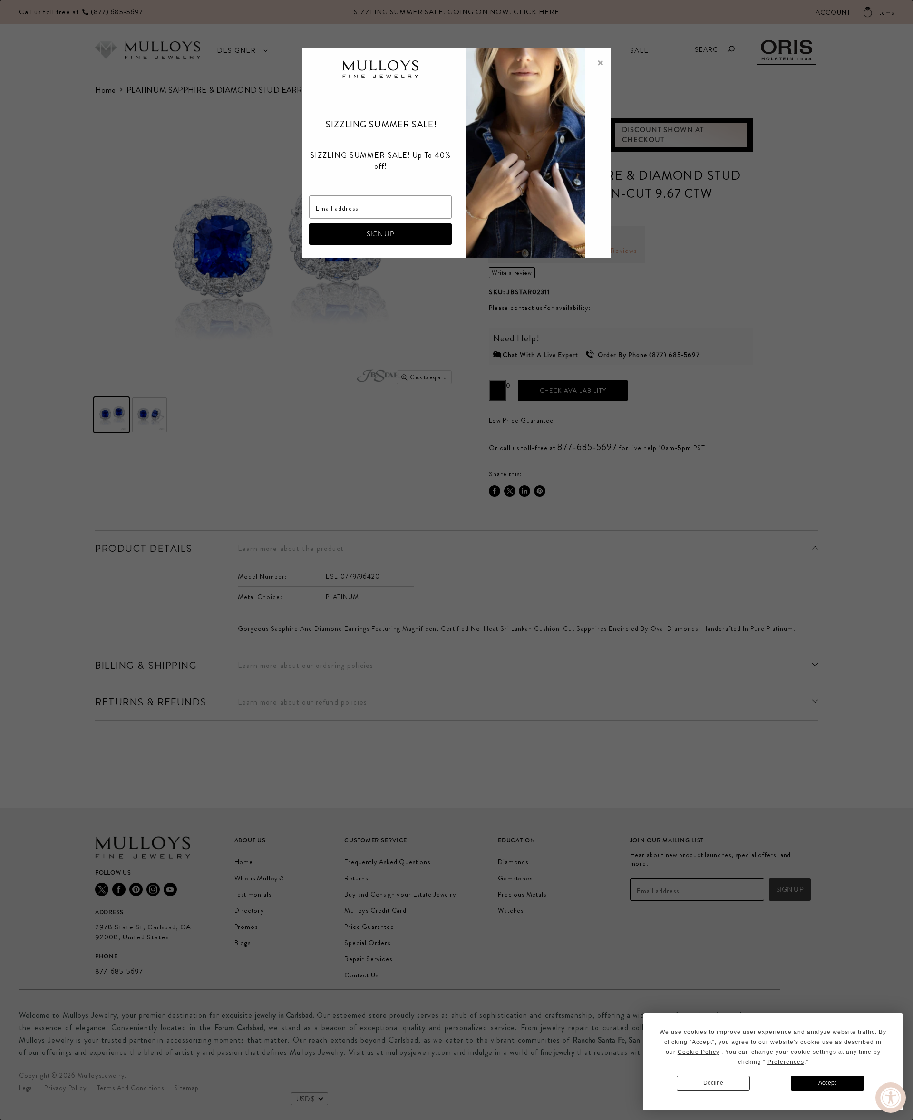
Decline (713, 1083)
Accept (827, 1083)
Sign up (380, 234)
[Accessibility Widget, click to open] (890, 1097)
